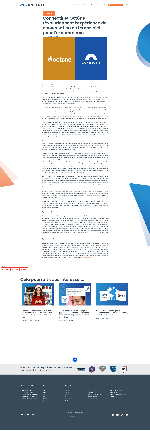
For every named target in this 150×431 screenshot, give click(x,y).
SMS (44, 394)
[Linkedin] (127, 415)
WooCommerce (69, 398)
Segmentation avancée (27, 392)
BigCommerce (69, 400)
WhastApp (45, 398)
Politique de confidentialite (117, 390)
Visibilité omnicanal (26, 390)
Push (44, 392)
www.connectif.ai (47, 235)
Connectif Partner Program (94, 394)
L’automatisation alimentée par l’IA (29, 396)
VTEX (66, 396)
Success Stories (92, 392)
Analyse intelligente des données (29, 398)
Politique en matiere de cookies (118, 394)
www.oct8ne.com (85, 257)
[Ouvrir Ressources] (98, 4)
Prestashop (68, 392)
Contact (112, 396)
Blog (89, 390)
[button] (6, 269)
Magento (67, 394)
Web (44, 396)
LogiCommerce (69, 403)
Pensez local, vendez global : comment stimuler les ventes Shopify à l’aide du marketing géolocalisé (112, 312)
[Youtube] (117, 415)
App (44, 400)
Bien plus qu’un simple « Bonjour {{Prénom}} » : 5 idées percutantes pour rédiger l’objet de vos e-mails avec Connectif (74, 313)
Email (44, 390)
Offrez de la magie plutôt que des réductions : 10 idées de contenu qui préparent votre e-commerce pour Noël (37, 313)
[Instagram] (122, 415)
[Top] (75, 359)
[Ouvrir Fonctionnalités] (80, 4)
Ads (44, 403)
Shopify (67, 390)
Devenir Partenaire (92, 396)
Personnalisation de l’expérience (29, 394)
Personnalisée (69, 405)
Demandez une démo (93, 398)
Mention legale (113, 392)
